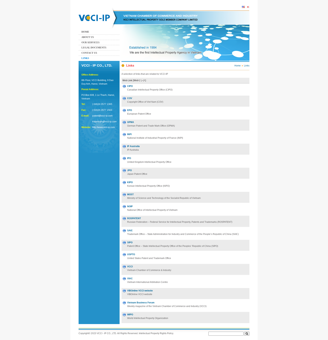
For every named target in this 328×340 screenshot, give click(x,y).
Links (85, 58)
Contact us (89, 52)
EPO (129, 110)
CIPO (130, 86)
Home (85, 31)
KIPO (130, 182)
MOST (130, 194)
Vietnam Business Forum (141, 302)
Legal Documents (93, 47)
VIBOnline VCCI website (140, 290)
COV (129, 98)
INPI (129, 134)
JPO (129, 170)
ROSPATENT (134, 218)
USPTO (131, 254)
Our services (90, 42)
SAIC (130, 230)
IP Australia (133, 146)
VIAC (130, 278)
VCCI (130, 266)
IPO (129, 158)
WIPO (130, 314)
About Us (87, 37)
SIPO (129, 242)
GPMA (130, 122)
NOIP (130, 206)
